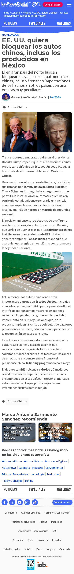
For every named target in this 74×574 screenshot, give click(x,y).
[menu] (69, 4)
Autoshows (9, 467)
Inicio (6, 12)
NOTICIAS (10, 23)
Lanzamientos (55, 467)
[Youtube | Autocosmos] (20, 502)
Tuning (28, 480)
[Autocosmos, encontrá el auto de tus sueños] (34, 4)
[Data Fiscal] (30, 564)
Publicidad (56, 521)
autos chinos (17, 107)
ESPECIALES (37, 23)
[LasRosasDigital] (15, 5)
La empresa (11, 512)
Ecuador (56, 540)
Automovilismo (12, 461)
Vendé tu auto (53, 4)
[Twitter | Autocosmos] (12, 502)
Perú (38, 549)
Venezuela (64, 549)
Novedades (10, 34)
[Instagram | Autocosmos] (27, 502)
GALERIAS (64, 23)
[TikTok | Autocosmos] (35, 502)
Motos (6, 474)
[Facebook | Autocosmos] (5, 502)
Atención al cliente (30, 512)
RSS (54, 530)
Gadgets (24, 467)
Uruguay (50, 549)
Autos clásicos (33, 461)
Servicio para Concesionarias (33, 530)
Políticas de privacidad (23, 521)
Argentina (18, 540)
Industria (37, 467)
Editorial (15, 12)
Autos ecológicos (56, 461)
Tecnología (37, 474)
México (28, 549)
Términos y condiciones (56, 512)
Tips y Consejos (12, 480)
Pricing (43, 521)
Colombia (43, 540)
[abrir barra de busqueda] (38, 4)
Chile (30, 540)
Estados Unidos (12, 549)
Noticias (27, 12)
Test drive (52, 474)
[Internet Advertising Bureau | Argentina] (42, 565)
